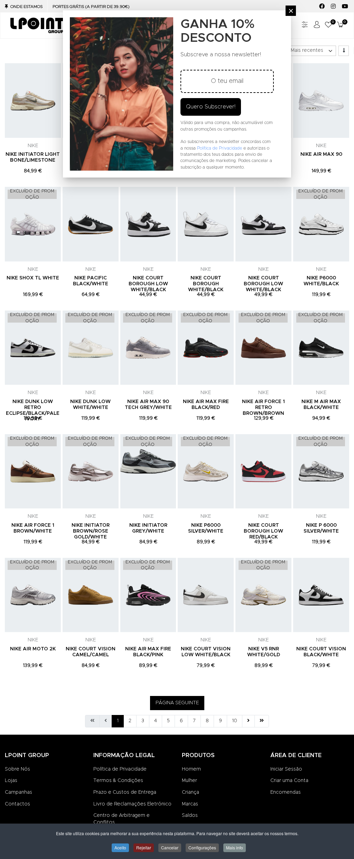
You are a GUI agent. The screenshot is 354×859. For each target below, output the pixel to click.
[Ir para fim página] (261, 721)
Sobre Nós (17, 769)
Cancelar (169, 847)
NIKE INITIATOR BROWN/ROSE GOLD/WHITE (91, 531)
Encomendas (285, 792)
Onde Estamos (26, 6)
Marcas (190, 804)
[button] (328, 25)
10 (234, 720)
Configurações (202, 847)
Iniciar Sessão (286, 769)
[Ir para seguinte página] (248, 721)
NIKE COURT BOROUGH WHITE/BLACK (205, 284)
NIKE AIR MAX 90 (321, 154)
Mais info (234, 847)
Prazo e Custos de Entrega (124, 792)
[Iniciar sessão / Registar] (317, 25)
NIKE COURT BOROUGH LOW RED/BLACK (263, 531)
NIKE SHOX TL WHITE (33, 278)
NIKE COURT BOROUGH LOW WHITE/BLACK (148, 284)
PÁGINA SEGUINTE (177, 702)
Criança (190, 792)
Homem (191, 769)
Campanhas (18, 792)
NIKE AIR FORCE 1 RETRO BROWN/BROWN (263, 407)
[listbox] (311, 51)
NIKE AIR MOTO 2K (33, 649)
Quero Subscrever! (210, 106)
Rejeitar (143, 847)
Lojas (11, 780)
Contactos (17, 804)
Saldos (190, 815)
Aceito (120, 847)
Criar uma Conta (289, 780)
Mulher (189, 780)
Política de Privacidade (120, 769)
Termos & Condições (118, 780)
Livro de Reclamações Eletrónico (132, 804)
